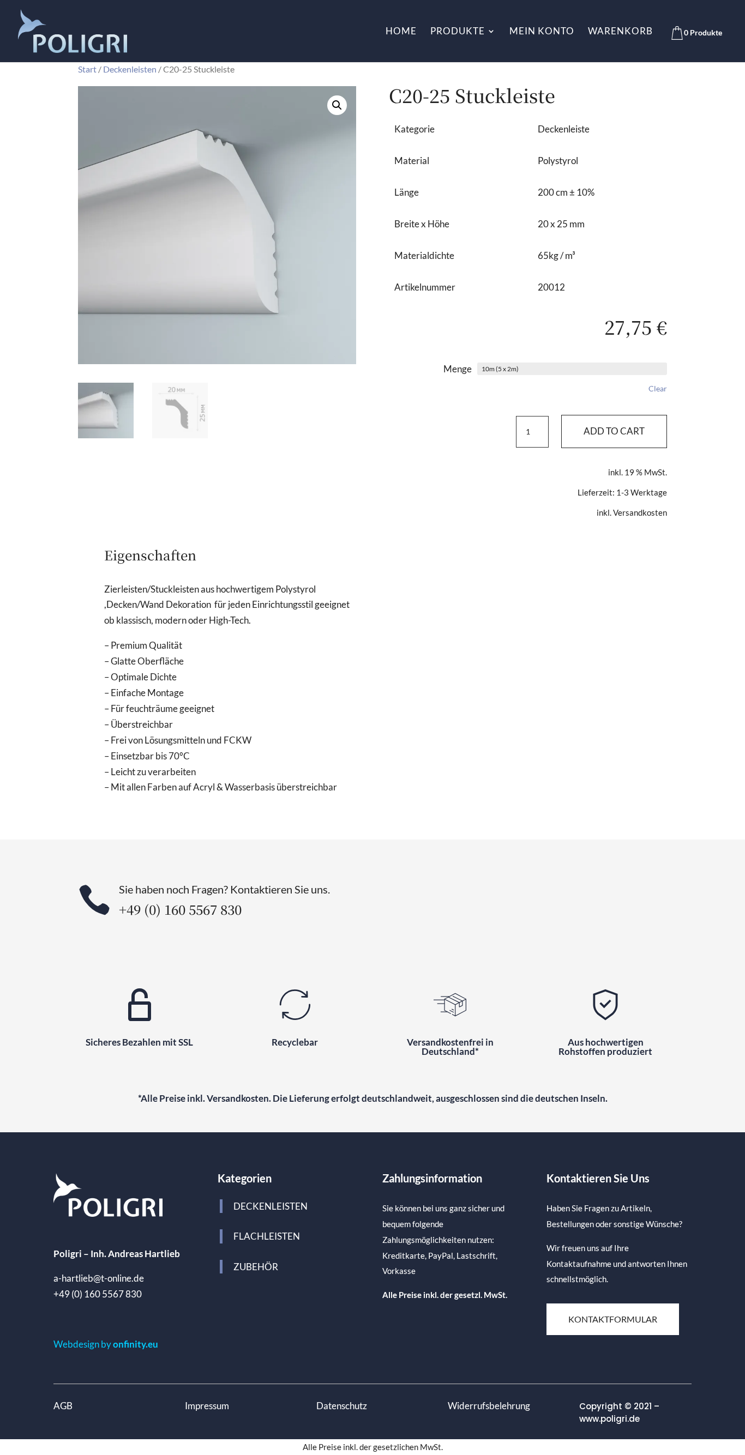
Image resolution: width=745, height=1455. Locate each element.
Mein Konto (541, 32)
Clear (657, 388)
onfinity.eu (135, 1344)
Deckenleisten (130, 69)
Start (87, 69)
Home (401, 32)
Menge (457, 369)
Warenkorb (620, 32)
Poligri (67, 1253)
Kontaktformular (612, 1319)
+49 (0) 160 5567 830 (97, 1294)
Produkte (457, 32)
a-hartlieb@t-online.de (98, 1278)
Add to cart (614, 431)
